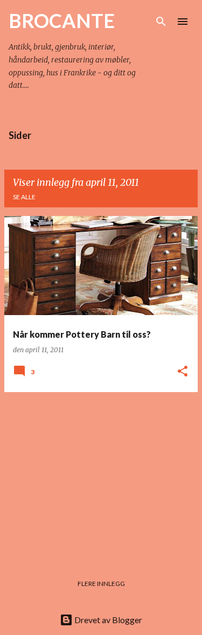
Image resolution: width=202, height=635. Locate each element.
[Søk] (161, 21)
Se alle (24, 197)
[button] (182, 372)
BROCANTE (62, 20)
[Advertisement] (101, 476)
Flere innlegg (101, 584)
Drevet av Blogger (107, 620)
